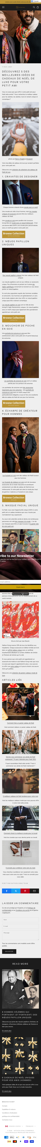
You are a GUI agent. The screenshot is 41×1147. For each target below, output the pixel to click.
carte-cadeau (15, 666)
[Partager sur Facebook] (6, 891)
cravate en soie (10, 221)
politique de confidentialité (10, 1116)
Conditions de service (23, 910)
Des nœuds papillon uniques (12, 275)
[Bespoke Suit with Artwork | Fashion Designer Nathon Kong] (20, 620)
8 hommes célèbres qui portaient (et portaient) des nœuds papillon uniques (19, 1014)
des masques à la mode (22, 521)
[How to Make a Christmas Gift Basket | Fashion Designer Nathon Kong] (20, 702)
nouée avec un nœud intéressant (22, 223)
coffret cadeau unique (15, 650)
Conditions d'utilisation (9, 1113)
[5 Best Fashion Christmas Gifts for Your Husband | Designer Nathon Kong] (20, 781)
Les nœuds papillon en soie (11, 305)
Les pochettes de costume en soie (15, 381)
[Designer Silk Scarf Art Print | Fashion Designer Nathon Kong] (13, 498)
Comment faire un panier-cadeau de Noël (20, 723)
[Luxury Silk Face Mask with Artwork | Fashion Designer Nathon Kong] (20, 541)
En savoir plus (6, 1031)
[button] (36, 1)
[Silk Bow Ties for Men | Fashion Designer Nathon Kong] (13, 319)
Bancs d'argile (19, 159)
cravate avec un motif (31, 207)
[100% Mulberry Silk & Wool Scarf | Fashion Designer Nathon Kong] (20, 445)
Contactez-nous (7, 1120)
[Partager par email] (34, 891)
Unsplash (29, 159)
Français (29, 1126)
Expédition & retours (9, 1109)
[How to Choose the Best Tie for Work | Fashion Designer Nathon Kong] (20, 818)
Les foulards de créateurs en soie (13, 482)
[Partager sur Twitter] (15, 891)
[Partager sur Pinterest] (25, 891)
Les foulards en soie (9, 476)
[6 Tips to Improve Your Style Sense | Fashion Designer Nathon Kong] (20, 852)
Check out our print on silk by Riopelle (20, 2)
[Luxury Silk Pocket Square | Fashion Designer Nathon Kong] (13, 404)
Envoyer (9, 951)
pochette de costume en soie (14, 333)
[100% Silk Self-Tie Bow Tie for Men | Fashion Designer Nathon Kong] (20, 260)
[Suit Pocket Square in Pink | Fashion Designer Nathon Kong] (20, 359)
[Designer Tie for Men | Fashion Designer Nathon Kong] (13, 234)
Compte (4, 1106)
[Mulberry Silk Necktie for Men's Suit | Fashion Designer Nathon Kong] (20, 192)
